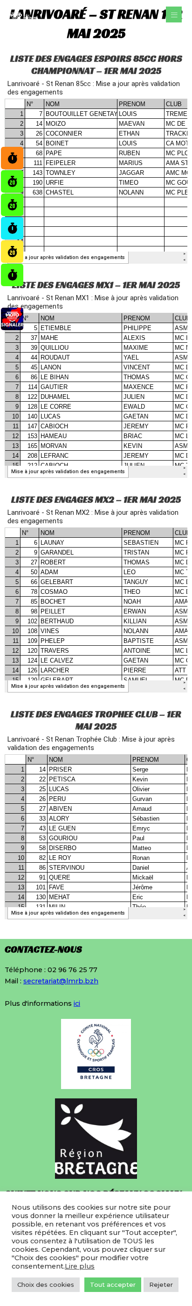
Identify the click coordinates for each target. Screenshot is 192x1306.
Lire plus (80, 1266)
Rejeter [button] (161, 1284)
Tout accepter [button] (113, 1284)
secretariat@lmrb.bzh (60, 981)
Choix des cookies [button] (45, 1284)
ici (77, 1003)
